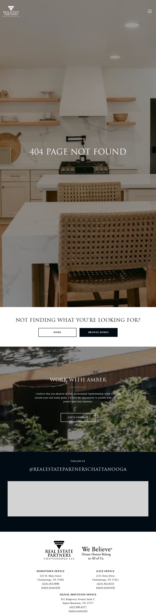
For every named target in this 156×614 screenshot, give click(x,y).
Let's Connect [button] (78, 417)
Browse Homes (98, 332)
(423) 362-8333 (105, 583)
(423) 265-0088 (50, 583)
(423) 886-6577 (78, 607)
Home (57, 332)
